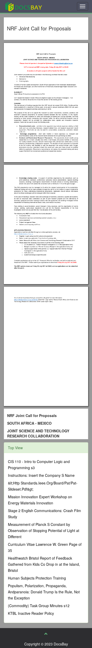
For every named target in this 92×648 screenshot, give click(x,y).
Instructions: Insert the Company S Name (41, 475)
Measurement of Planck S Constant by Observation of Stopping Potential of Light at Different (43, 530)
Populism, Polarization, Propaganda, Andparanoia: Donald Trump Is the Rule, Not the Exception (44, 591)
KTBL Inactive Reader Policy (31, 613)
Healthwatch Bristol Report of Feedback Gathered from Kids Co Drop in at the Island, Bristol (44, 564)
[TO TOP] (46, 633)
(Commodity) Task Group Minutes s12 (39, 605)
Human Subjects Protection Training (37, 578)
